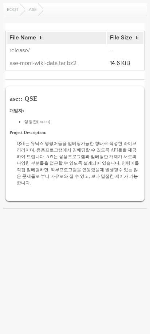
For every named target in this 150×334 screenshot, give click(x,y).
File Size (121, 37)
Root (13, 9)
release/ (19, 50)
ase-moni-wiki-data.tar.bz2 (42, 63)
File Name (22, 37)
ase (33, 9)
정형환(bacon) (37, 121)
